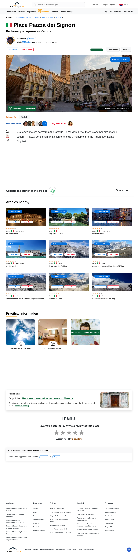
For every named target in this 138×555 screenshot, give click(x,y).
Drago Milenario (110, 527)
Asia (35, 512)
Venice (104, 231)
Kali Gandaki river (111, 516)
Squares (126, 49)
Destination (11, 12)
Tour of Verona (12, 234)
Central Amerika (39, 530)
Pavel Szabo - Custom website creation (80, 549)
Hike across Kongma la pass (60, 512)
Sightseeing (113, 49)
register (44, 457)
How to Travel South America (88, 529)
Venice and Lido (12, 266)
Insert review (96, 50)
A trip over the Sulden (58, 266)
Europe (8, 231)
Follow (31, 39)
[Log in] (52, 191)
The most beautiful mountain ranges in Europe (16, 539)
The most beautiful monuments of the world (15, 521)
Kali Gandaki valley (112, 508)
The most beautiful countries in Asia (16, 510)
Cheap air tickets (115, 12)
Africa (35, 508)
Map (105, 12)
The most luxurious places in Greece (88, 534)
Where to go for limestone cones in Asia (86, 519)
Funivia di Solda (55, 299)
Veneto (22, 231)
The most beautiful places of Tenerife (16, 533)
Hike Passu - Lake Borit (58, 529)
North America (38, 527)
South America (38, 519)
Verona (18, 231)
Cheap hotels (128, 12)
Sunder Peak (109, 530)
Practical (54, 12)
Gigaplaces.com (17, 5)
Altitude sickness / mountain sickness (88, 510)
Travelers (95, 4)
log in (56, 457)
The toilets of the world (86, 514)
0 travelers (77, 439)
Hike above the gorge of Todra (59, 521)
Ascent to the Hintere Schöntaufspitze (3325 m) (25, 299)
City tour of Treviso (57, 234)
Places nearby (66, 12)
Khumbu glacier (110, 512)
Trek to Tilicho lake (57, 508)
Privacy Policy (60, 549)
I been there (12, 50)
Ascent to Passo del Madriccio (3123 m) (108, 266)
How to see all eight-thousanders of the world (86, 525)
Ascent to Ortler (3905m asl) (103, 299)
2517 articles (27, 42)
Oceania (36, 523)
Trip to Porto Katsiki (57, 525)
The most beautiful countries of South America (16, 527)
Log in (105, 4)
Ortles (60, 263)
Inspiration (31, 12)
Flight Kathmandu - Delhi (59, 516)
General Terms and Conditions (43, 549)
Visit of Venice (98, 234)
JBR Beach (109, 523)
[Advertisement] (74, 165)
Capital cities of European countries (15, 515)
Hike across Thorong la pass (60, 532)
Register (112, 4)
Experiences (43, 11)
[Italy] (13, 231)
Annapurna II (109, 519)
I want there (27, 50)
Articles (21, 12)
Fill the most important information (85, 332)
